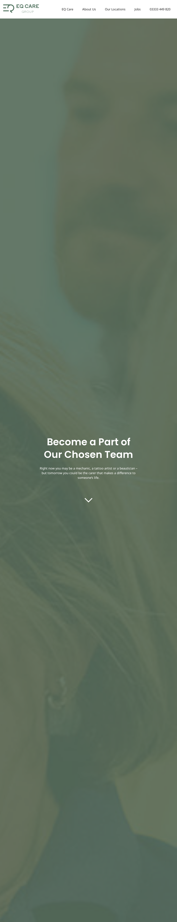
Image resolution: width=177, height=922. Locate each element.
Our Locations (115, 9)
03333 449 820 (160, 9)
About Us (89, 9)
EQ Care (67, 9)
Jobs (137, 9)
